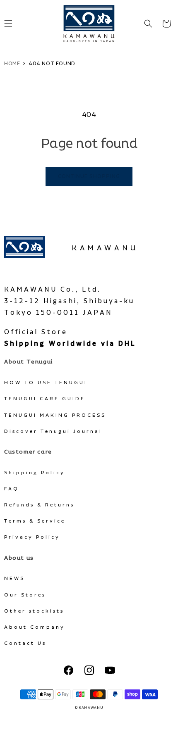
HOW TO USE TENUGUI (45, 382)
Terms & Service (34, 521)
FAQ (11, 488)
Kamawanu (105, 248)
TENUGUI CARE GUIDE (44, 398)
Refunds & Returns (39, 505)
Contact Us (25, 643)
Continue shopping (89, 177)
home (12, 64)
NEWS (14, 578)
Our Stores (25, 595)
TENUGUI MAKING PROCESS (55, 415)
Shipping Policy (34, 472)
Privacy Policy (32, 537)
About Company (34, 627)
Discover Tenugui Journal (53, 431)
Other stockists (34, 611)
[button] (148, 23)
